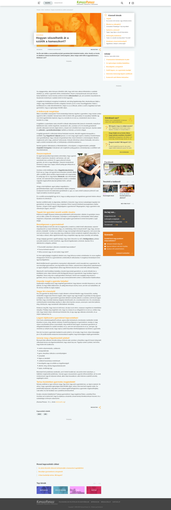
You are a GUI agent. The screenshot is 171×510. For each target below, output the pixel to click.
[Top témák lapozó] (69, 483)
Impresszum (95, 502)
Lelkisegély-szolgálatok (112, 219)
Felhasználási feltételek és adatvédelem (74, 502)
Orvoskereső (108, 224)
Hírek (42, 9)
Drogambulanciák (110, 216)
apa (45, 414)
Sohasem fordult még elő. (115, 244)
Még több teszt (125, 203)
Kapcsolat (116, 502)
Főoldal (38, 9)
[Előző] (94, 483)
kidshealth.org (60, 402)
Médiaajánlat (106, 502)
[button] (129, 3)
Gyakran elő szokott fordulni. (115, 249)
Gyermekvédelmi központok (113, 222)
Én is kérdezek (124, 152)
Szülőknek (47, 9)
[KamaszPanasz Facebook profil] (119, 169)
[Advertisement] (69, 441)
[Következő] (99, 483)
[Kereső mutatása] (122, 3)
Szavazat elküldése (122, 253)
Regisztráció (58, 3)
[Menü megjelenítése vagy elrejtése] (39, 3)
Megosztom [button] (94, 49)
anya (39, 414)
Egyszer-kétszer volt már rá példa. (117, 246)
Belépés (47, 3)
